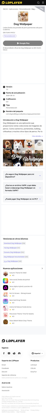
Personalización (24, 9)
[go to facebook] (4, 353)
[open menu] (43, 2)
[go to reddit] (14, 353)
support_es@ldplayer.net (23, 407)
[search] (38, 2)
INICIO (5, 9)
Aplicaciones (13, 9)
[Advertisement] (23, 68)
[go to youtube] (9, 353)
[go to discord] (19, 353)
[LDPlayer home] (12, 2)
